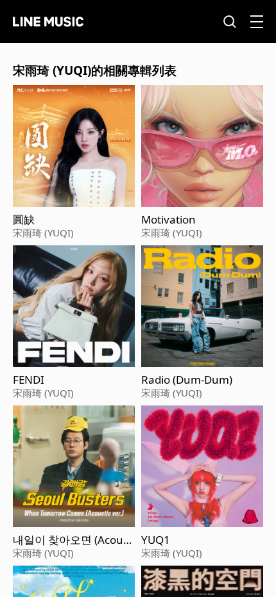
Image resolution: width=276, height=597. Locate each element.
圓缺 (24, 219)
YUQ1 (155, 540)
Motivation (168, 219)
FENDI (28, 379)
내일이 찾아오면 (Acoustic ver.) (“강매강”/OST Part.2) (74, 540)
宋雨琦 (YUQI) (43, 232)
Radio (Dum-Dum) (186, 379)
